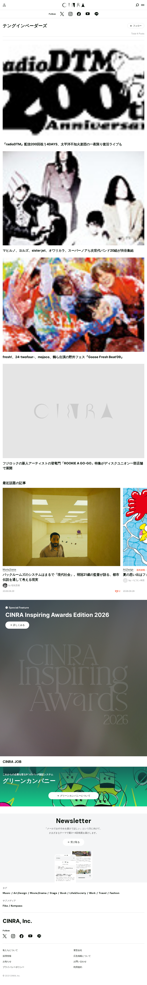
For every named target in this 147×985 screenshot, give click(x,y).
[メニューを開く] (142, 5)
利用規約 (78, 967)
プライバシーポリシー (13, 967)
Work (92, 893)
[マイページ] (4, 5)
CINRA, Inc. (17, 921)
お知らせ (7, 961)
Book (63, 893)
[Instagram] (70, 14)
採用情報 (7, 956)
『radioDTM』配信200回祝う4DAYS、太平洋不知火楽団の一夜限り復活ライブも (62, 144)
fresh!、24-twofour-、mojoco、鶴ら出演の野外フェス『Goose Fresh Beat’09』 (63, 357)
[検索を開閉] (137, 5)
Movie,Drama (38, 893)
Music (6, 893)
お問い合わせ (80, 961)
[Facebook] (79, 14)
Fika (5, 905)
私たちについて (10, 950)
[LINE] (96, 14)
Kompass (16, 905)
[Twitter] (62, 14)
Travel (102, 893)
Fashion (114, 893)
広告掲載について (82, 956)
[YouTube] (87, 14)
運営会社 (78, 950)
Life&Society (78, 893)
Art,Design (20, 893)
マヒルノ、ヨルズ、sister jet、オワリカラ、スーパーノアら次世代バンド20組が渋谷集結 (68, 250)
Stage (53, 893)
